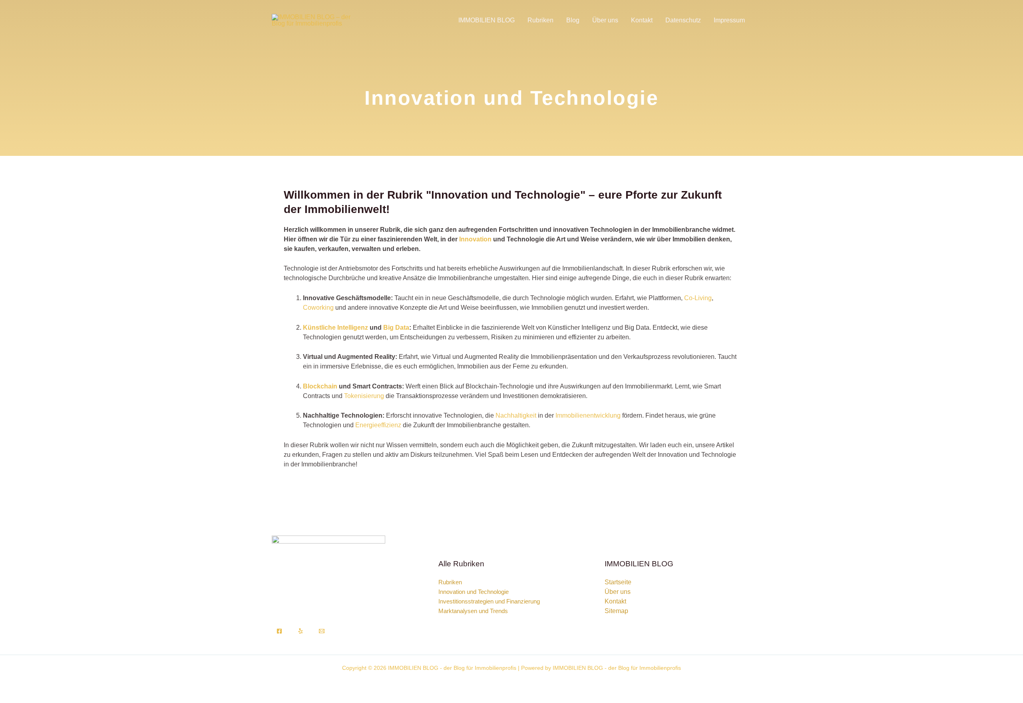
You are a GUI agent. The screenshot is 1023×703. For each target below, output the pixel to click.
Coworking (318, 307)
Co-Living (698, 298)
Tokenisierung (364, 395)
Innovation (475, 239)
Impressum (729, 20)
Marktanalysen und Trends (473, 610)
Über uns (605, 20)
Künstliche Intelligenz (335, 327)
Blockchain (320, 386)
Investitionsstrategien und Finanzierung (489, 601)
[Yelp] (300, 631)
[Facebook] (279, 631)
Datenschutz (683, 20)
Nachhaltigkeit (516, 415)
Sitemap (616, 610)
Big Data (396, 327)
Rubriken (540, 20)
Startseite (618, 582)
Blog (572, 20)
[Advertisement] (511, 101)
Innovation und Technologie (473, 591)
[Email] (321, 631)
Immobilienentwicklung (588, 415)
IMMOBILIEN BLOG (486, 20)
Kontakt (642, 20)
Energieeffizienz (378, 425)
